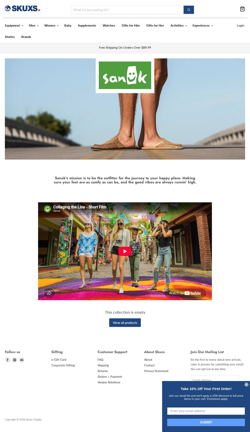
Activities (177, 25)
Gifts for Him (131, 25)
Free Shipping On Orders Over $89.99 (125, 47)
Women (50, 25)
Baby (67, 25)
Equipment (13, 25)
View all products (125, 322)
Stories (10, 36)
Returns (103, 371)
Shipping (103, 365)
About (148, 359)
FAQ (100, 359)
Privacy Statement (156, 371)
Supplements (87, 25)
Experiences (201, 25)
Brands (26, 36)
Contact (149, 365)
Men (32, 25)
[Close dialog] (246, 384)
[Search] (189, 10)
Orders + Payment (110, 376)
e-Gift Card (58, 359)
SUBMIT (206, 422)
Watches (109, 25)
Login (240, 25)
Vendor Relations (109, 382)
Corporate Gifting (63, 365)
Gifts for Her (155, 25)
